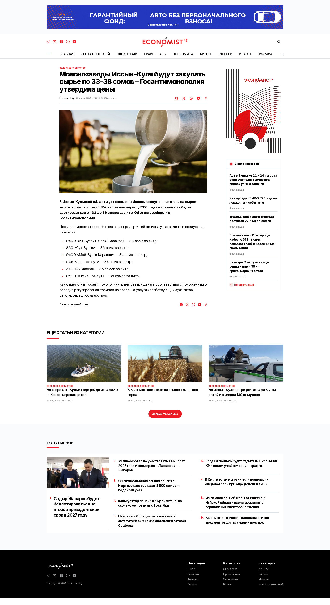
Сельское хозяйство (72, 68)
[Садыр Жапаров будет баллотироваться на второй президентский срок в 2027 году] (78, 472)
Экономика (230, 579)
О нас (191, 568)
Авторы (193, 579)
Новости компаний (271, 584)
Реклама (193, 574)
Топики (192, 584)
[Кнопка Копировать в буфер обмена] (204, 98)
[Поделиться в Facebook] (177, 98)
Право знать (231, 574)
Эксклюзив (230, 568)
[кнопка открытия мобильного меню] (49, 54)
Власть (263, 574)
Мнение (264, 579)
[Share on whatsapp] (190, 98)
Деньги (263, 568)
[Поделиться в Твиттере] (183, 98)
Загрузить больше (165, 413)
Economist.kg (67, 98)
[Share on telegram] (197, 98)
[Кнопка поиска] (278, 42)
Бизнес (228, 584)
